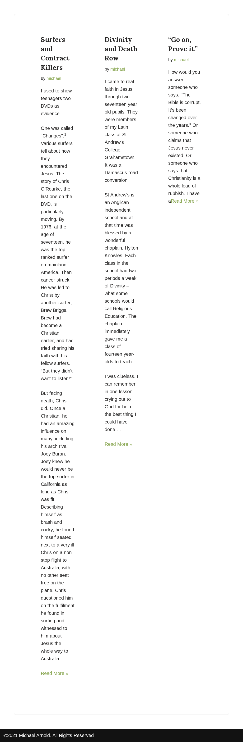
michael (54, 78)
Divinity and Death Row (121, 48)
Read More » (54, 673)
